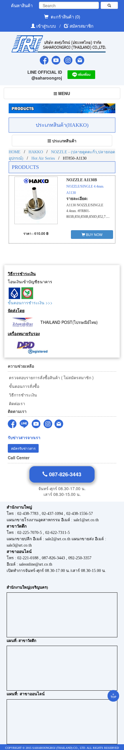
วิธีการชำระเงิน (22, 395)
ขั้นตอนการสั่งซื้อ (23, 386)
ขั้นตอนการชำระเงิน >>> (30, 302)
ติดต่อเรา (16, 403)
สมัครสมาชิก (81, 26)
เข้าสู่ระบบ (46, 26)
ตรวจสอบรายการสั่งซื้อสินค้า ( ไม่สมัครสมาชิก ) (51, 377)
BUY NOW (93, 234)
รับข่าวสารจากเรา (24, 437)
